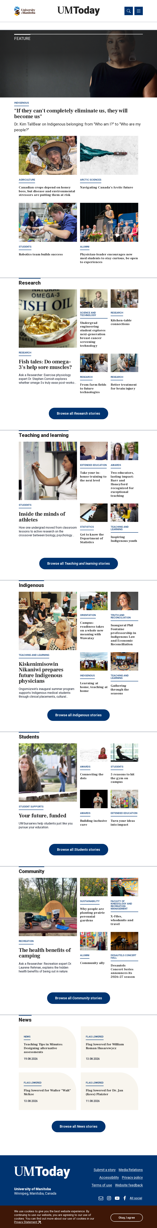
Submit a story (105, 1170)
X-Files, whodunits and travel (122, 920)
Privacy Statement (28, 1222)
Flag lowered (95, 1036)
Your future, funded (42, 815)
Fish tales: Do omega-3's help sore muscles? (45, 364)
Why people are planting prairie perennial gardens (92, 915)
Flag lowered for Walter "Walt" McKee (47, 1092)
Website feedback (129, 1185)
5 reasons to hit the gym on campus (122, 778)
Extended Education (93, 465)
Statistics (87, 526)
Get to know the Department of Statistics (92, 538)
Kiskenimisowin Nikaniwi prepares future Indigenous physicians (41, 672)
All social (136, 1198)
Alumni (84, 246)
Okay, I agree (127, 1217)
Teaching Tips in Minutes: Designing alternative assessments (43, 1048)
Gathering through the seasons (120, 690)
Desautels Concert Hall (123, 956)
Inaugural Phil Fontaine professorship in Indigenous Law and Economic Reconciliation (123, 634)
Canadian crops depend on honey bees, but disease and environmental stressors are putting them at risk (47, 191)
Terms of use (102, 1185)
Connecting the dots (91, 776)
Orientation (88, 615)
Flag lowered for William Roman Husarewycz (105, 1046)
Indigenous (21, 102)
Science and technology (88, 314)
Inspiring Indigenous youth (124, 539)
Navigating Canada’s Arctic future (106, 187)
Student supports (31, 806)
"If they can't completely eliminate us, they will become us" (71, 113)
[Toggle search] (128, 11)
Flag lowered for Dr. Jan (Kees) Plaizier (104, 1092)
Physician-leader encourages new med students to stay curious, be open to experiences (109, 258)
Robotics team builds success (41, 254)
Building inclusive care (93, 823)
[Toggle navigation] (138, 11)
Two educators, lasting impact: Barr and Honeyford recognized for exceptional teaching (122, 484)
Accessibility (109, 1177)
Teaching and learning (120, 528)
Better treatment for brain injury (124, 387)
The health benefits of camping (45, 953)
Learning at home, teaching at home (94, 687)
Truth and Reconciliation (121, 616)
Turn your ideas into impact (123, 823)
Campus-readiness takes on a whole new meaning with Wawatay (92, 630)
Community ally (92, 963)
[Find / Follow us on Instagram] (109, 1198)
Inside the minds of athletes (42, 517)
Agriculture (27, 179)
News (27, 1036)
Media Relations (131, 1170)
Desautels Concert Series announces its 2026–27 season (123, 971)
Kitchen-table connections (121, 322)
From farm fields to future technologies (93, 388)
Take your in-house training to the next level (93, 477)
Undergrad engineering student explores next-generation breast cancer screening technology (92, 334)
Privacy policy (132, 1177)
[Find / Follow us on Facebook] (125, 1198)
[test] (101, 1198)
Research (25, 352)
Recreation (26, 941)
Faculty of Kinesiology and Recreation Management (121, 905)
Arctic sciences (90, 179)
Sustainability (90, 901)
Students (25, 246)
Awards (116, 465)
